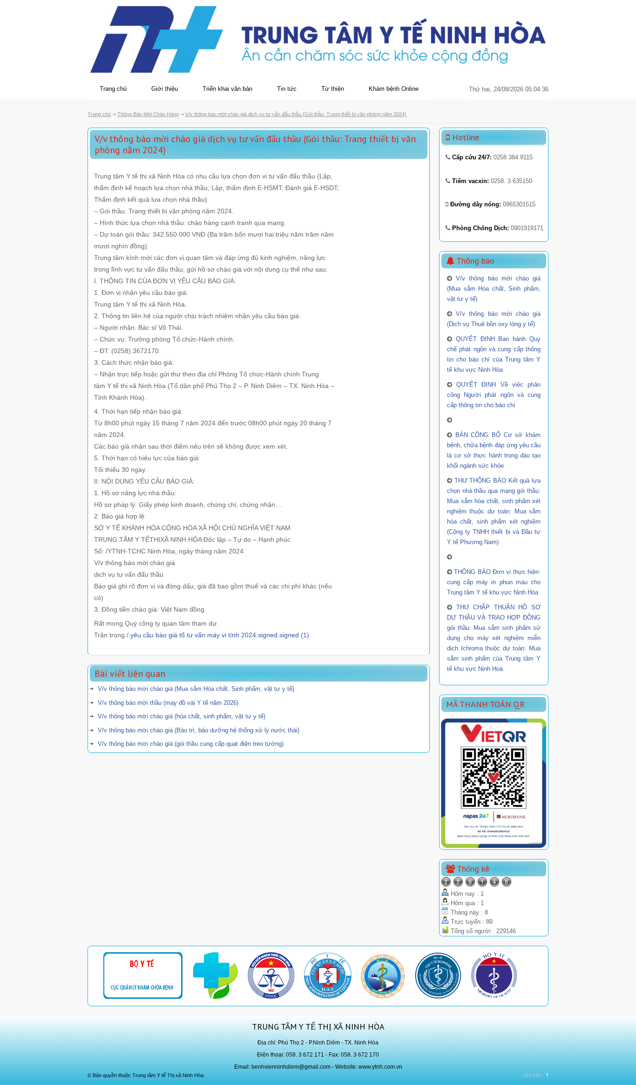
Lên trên (532, 1075)
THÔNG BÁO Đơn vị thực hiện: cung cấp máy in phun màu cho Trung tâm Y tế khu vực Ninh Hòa (494, 582)
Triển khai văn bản (227, 88)
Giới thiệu (164, 88)
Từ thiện (332, 88)
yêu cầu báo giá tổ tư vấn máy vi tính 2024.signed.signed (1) (219, 635)
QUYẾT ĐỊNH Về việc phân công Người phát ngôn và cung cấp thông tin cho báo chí (494, 395)
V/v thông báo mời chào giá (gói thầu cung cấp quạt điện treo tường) (191, 743)
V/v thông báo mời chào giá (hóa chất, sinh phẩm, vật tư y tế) (181, 716)
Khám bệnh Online (394, 88)
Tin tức (287, 88)
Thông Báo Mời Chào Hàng (148, 114)
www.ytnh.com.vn (380, 1067)
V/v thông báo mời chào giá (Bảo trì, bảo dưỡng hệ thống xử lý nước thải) (198, 730)
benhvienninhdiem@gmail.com (291, 1067)
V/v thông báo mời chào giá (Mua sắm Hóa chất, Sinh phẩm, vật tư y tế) (196, 688)
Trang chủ (113, 88)
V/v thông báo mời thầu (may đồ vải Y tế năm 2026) (168, 702)
